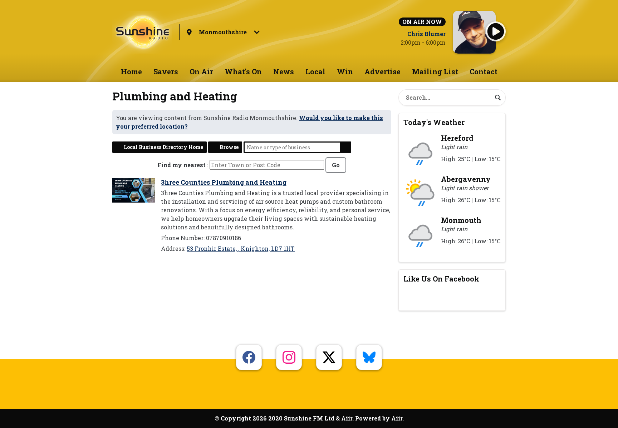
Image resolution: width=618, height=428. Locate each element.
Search (345, 147)
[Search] (498, 97)
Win (345, 71)
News (283, 71)
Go (336, 165)
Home (131, 71)
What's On (243, 71)
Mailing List (435, 71)
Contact (483, 71)
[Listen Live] (496, 31)
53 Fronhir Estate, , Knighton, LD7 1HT (241, 248)
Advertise (382, 71)
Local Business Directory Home (163, 147)
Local (315, 71)
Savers (165, 71)
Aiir (396, 418)
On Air (201, 71)
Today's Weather (434, 122)
